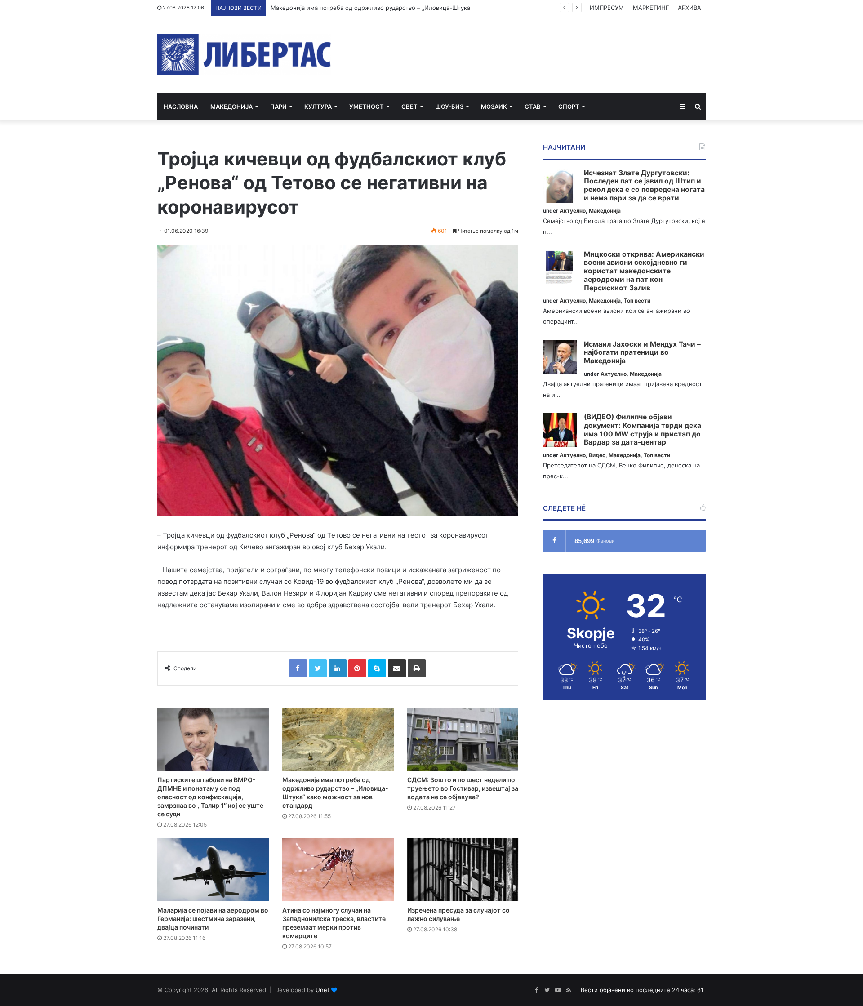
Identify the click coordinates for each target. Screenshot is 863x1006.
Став (533, 106)
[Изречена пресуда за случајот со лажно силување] (463, 869)
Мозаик (494, 106)
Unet (322, 989)
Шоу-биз (449, 106)
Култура (318, 106)
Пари (278, 106)
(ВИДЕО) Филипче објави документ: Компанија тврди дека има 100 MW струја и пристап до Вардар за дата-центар (642, 429)
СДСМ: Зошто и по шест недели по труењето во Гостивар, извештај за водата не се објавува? (462, 788)
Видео (597, 455)
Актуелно (573, 210)
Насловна (181, 106)
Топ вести (637, 300)
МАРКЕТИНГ (651, 7)
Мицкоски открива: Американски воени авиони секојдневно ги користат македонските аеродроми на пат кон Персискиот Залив (644, 271)
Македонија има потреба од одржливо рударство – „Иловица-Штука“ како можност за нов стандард (417, 7)
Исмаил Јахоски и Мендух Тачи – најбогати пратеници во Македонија (642, 352)
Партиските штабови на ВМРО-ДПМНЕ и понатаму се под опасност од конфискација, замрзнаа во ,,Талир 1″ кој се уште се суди (210, 797)
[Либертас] (244, 54)
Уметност (366, 106)
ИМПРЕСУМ (607, 7)
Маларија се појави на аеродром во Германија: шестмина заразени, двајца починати (212, 918)
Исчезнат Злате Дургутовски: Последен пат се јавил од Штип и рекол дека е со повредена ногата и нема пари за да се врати (644, 185)
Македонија (231, 106)
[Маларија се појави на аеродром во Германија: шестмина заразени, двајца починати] (213, 869)
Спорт (568, 106)
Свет (409, 106)
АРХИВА (689, 7)
